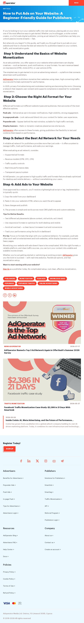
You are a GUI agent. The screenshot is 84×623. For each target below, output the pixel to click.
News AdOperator (12, 346)
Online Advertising (48, 283)
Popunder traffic (26, 283)
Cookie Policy (8, 579)
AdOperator (8, 79)
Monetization (26, 278)
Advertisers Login (10, 513)
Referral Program (51, 513)
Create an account (52, 549)
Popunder (9, 283)
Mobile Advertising (14, 288)
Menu (76, 2)
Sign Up (6, 269)
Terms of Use (8, 586)
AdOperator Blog (9, 535)
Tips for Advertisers (11, 506)
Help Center (8, 549)
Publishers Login (51, 520)
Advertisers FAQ (9, 542)
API (46, 506)
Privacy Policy (8, 572)
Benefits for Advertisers (12, 478)
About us (48, 535)
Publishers (10, 278)
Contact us (49, 542)
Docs (5, 556)
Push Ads (41, 278)
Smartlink (48, 485)
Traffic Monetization (14, 403)
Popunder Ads (8, 485)
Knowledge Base (57, 278)
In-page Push (8, 499)
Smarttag (48, 492)
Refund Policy (8, 593)
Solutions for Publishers (54, 478)
